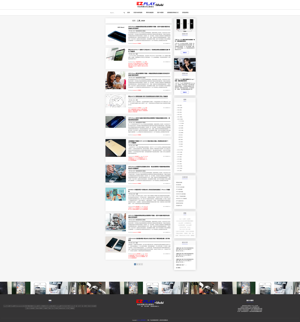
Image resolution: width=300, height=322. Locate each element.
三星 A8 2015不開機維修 (140, 256)
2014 (178, 161)
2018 (178, 152)
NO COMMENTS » (166, 43)
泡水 (193, 233)
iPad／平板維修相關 (137, 61)
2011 (178, 168)
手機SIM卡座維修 (179, 233)
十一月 (180, 123)
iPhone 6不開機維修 (136, 208)
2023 (178, 112)
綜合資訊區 (178, 184)
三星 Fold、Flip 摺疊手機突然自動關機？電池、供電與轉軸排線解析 (185, 40)
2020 (178, 119)
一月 (180, 146)
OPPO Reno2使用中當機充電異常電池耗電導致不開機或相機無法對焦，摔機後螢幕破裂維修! (149, 119)
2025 (178, 107)
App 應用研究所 (180, 201)
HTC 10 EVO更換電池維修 (140, 159)
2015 (178, 159)
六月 (180, 135)
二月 (180, 144)
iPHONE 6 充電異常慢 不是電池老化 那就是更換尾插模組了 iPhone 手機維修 (149, 190)
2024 (178, 110)
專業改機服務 (150, 12)
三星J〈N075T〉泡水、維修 (184, 229)
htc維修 (184, 219)
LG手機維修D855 (187, 223)
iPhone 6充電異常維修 (143, 209)
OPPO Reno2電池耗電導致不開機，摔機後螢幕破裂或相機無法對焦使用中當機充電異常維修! (149, 74)
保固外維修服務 (138, 12)
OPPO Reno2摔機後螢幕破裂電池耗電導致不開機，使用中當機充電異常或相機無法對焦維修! (149, 27)
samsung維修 (188, 225)
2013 (178, 163)
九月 (180, 128)
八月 (180, 130)
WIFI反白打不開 (183, 227)
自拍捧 (177, 235)
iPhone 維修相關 (136, 206)
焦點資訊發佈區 (179, 203)
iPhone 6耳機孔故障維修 (134, 209)
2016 (178, 156)
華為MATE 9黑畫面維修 (143, 110)
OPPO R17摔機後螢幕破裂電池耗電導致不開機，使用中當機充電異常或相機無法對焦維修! (149, 216)
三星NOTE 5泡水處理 (180, 231)
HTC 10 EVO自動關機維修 (138, 157)
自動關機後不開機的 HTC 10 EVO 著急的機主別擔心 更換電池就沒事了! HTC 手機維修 (148, 141)
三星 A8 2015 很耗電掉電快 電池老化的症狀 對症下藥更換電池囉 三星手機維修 (149, 239)
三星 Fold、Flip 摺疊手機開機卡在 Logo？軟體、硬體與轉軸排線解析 (185, 80)
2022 (178, 114)
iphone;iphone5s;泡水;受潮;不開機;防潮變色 (185, 221)
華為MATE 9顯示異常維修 (142, 109)
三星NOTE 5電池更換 (190, 231)
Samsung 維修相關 (136, 253)
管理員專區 (185, 12)
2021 (178, 117)
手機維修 (186, 233)
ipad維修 (188, 219)
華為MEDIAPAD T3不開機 (142, 63)
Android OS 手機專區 (137, 43)
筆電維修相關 (179, 182)
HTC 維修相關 (136, 156)
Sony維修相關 (179, 191)
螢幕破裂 (192, 235)
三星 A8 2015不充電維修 (139, 255)
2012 (178, 166)
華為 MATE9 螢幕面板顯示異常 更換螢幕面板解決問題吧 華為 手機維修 (148, 96)
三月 (180, 141)
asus (180, 219)
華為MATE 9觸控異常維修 (133, 110)
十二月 (180, 121)
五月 (180, 137)
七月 (180, 132)
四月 (180, 139)
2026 (178, 105)
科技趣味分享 (179, 205)
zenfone (188, 227)
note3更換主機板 (181, 225)
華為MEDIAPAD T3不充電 (184, 235)
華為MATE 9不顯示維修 (132, 111)
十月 (180, 125)
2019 (178, 150)
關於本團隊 (160, 12)
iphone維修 (181, 223)
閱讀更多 (185, 52)
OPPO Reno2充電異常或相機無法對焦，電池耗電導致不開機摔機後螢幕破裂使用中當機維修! (149, 167)
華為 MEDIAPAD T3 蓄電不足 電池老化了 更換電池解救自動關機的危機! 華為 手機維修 (149, 50)
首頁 (128, 12)
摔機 (190, 233)
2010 (178, 170)
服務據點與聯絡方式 (173, 12)
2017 (178, 154)
